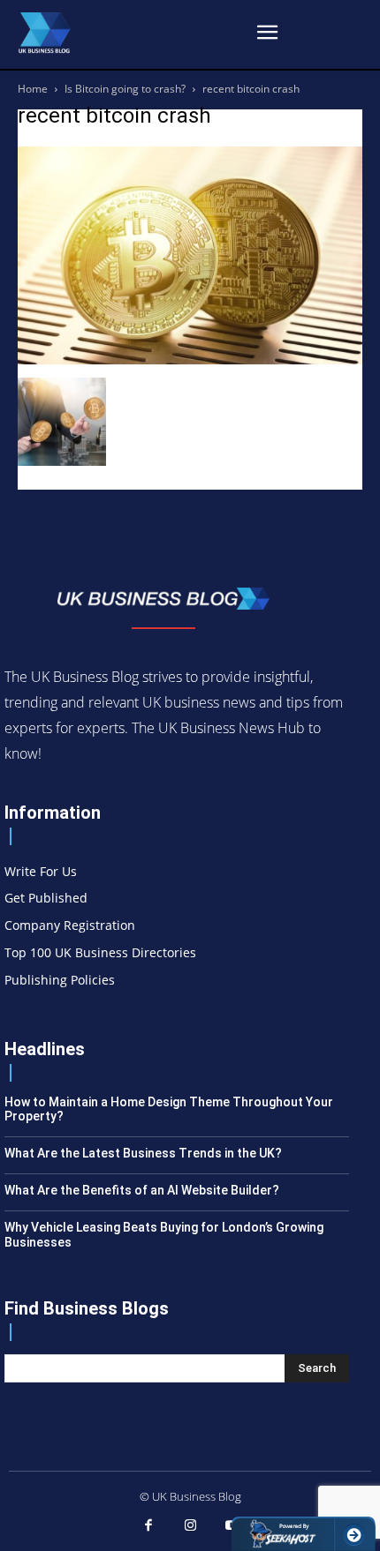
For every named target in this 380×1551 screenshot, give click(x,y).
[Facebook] (148, 1526)
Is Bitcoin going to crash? (125, 88)
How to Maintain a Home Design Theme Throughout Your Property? (168, 1109)
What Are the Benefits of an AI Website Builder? (141, 1190)
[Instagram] (190, 1526)
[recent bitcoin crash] (190, 359)
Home (33, 88)
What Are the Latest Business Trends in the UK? (143, 1153)
